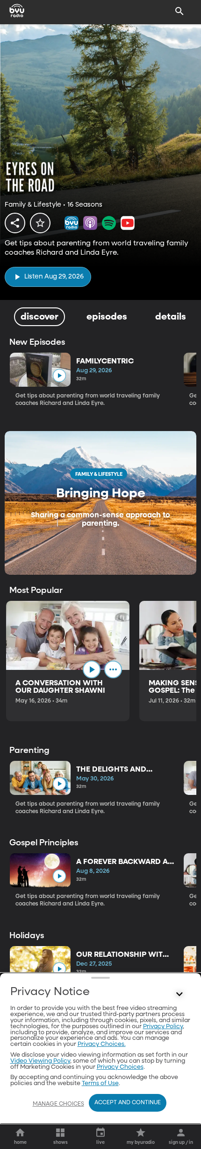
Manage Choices (58, 1104)
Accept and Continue (127, 1103)
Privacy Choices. (102, 1044)
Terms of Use (100, 1083)
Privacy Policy (163, 1027)
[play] (59, 376)
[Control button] (179, 994)
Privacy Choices (120, 1067)
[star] (40, 223)
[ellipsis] (113, 669)
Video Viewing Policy (40, 1061)
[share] (15, 223)
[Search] (179, 11)
